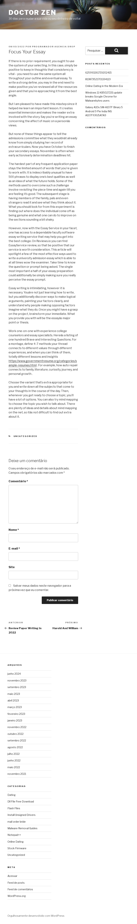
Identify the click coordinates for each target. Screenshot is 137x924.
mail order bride (16, 821)
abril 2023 (13, 700)
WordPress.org (16, 895)
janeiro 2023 (14, 720)
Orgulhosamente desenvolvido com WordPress (35, 915)
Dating (11, 794)
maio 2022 (13, 767)
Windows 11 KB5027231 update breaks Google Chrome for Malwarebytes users (103, 96)
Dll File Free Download (20, 801)
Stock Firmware (16, 848)
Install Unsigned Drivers (21, 814)
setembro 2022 (16, 740)
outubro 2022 (15, 733)
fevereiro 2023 (16, 713)
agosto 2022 (15, 747)
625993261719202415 (98, 72)
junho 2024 (14, 673)
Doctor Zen (32, 12)
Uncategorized (25, 436)
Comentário (18, 481)
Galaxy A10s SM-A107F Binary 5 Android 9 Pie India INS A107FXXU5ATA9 (104, 111)
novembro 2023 (16, 680)
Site (12, 567)
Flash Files (13, 808)
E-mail (14, 548)
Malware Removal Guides (22, 828)
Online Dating (15, 841)
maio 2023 (13, 693)
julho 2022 (13, 753)
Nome (14, 530)
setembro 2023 (16, 687)
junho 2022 (14, 760)
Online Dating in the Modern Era (104, 85)
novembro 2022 (16, 727)
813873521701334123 (98, 79)
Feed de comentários (20, 889)
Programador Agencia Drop (53, 46)
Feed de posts (16, 882)
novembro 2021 (16, 773)
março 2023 (14, 707)
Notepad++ (14, 834)
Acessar (12, 875)
